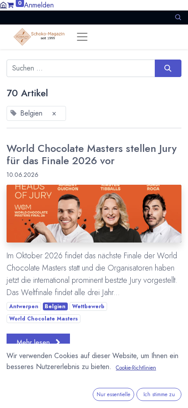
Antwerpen (23, 306)
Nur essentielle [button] (113, 394)
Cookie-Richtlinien (136, 368)
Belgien (55, 306)
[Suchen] (168, 68)
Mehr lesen (34, 343)
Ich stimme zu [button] (159, 394)
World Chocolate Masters (43, 319)
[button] (177, 17)
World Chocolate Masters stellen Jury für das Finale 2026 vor (92, 154)
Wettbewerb (88, 306)
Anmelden (39, 5)
